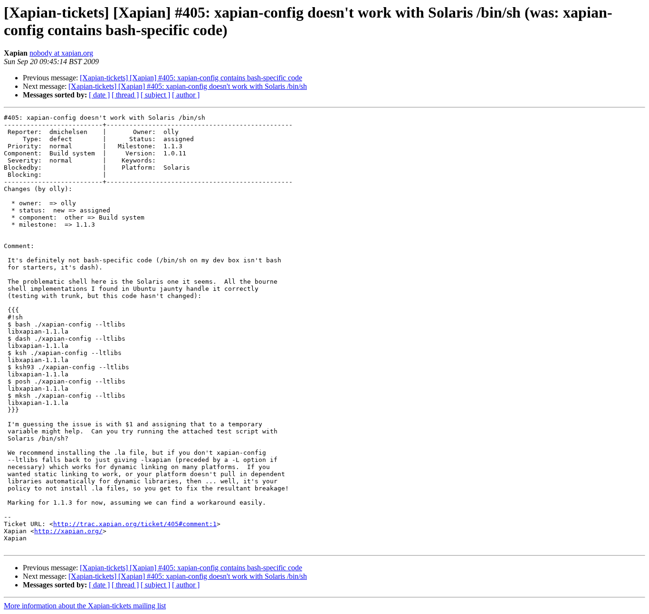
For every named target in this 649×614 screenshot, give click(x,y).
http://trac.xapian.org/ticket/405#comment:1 (135, 524)
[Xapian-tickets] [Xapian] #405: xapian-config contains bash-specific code (191, 78)
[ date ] (99, 95)
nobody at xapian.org (61, 53)
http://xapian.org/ (68, 531)
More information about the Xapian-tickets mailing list (85, 606)
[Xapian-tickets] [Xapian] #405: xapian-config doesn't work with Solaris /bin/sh (187, 86)
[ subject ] (155, 95)
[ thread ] (125, 95)
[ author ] (186, 95)
